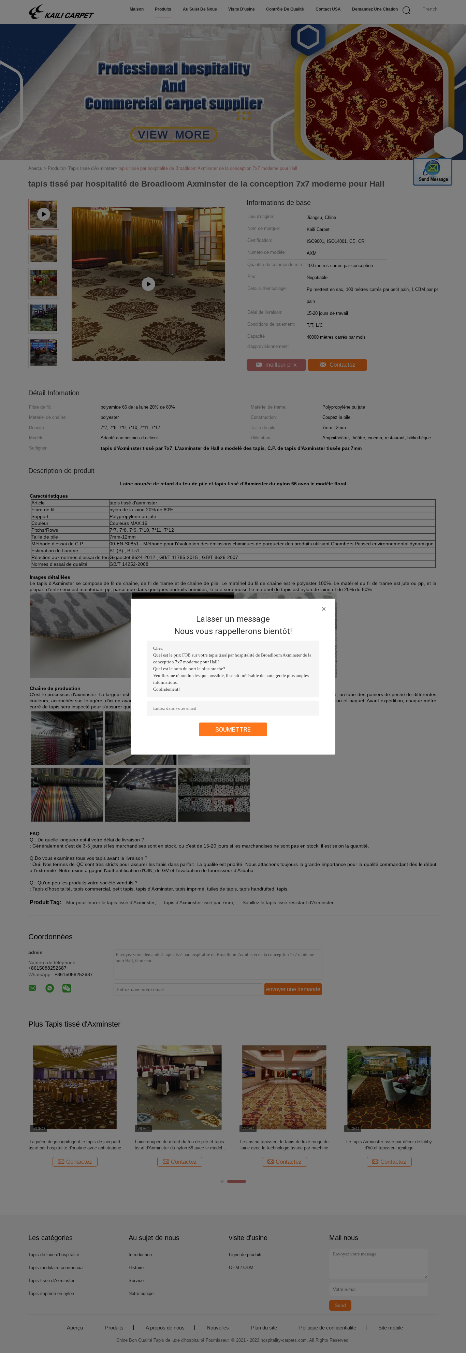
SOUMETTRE (233, 729)
